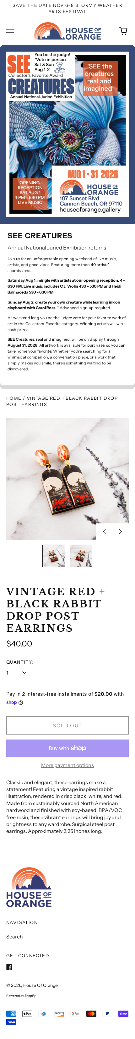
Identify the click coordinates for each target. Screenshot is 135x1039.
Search (14, 936)
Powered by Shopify (20, 996)
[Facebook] (9, 967)
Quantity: (20, 662)
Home (14, 398)
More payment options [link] (67, 765)
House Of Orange (40, 985)
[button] (123, 31)
